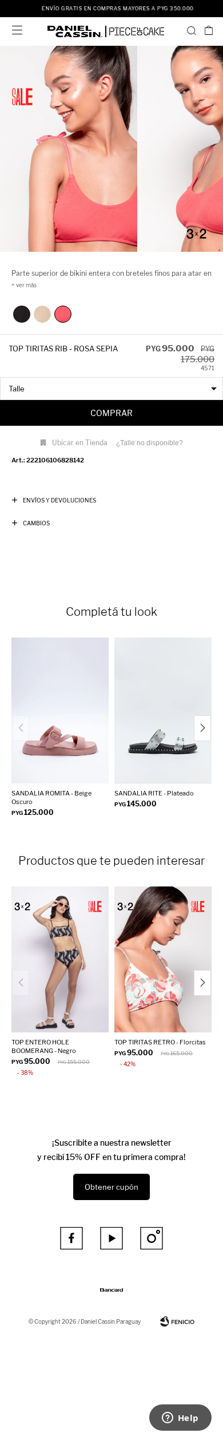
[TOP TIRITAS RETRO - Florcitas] (163, 959)
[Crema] (42, 314)
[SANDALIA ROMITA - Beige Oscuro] (60, 710)
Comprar (111, 413)
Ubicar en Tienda (79, 442)
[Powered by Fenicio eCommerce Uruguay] (177, 1321)
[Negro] (21, 314)
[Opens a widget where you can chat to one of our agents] (180, 1418)
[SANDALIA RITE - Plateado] (163, 710)
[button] (191, 30)
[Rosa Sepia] (62, 314)
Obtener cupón (111, 1186)
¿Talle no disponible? (149, 443)
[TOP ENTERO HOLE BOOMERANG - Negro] (60, 959)
